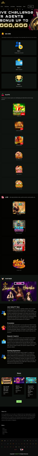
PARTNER (8, 278)
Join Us (19, 401)
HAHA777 (17, 453)
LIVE (6, 197)
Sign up (30, 6)
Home (2, 6)
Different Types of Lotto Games (19, 387)
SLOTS (7, 94)
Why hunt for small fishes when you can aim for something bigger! (31, 389)
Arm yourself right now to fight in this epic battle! (6, 388)
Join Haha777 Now (13, 307)
